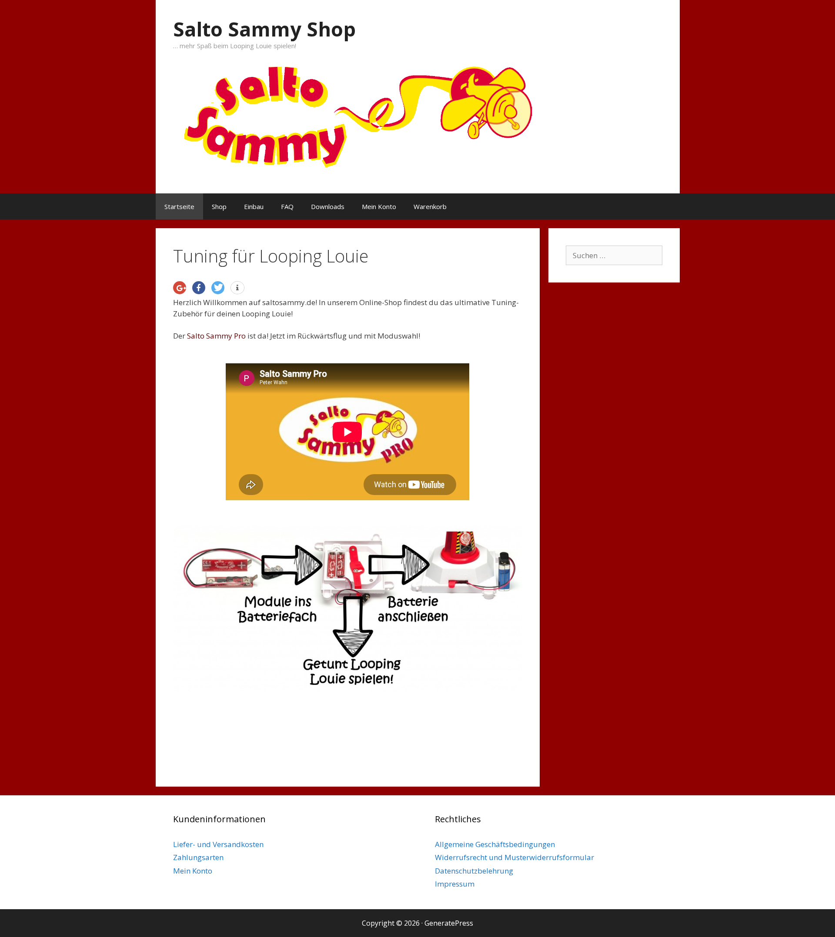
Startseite (179, 206)
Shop (219, 206)
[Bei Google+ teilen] (179, 287)
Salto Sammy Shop (264, 29)
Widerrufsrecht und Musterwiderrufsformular (514, 857)
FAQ (287, 206)
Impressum (454, 884)
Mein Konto (379, 206)
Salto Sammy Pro (216, 336)
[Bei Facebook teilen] (198, 287)
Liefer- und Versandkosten (218, 844)
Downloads (327, 206)
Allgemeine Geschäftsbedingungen (495, 844)
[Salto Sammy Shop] (417, 112)
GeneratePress (448, 923)
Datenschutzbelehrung (474, 871)
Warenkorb (430, 206)
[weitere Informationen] (237, 288)
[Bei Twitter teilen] (217, 287)
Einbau (254, 206)
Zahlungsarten (198, 857)
